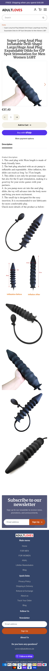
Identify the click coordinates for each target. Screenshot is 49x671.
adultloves (24, 662)
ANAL (24, 560)
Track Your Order (24, 601)
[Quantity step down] (5, 117)
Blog (25, 570)
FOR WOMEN (25, 556)
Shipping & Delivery (24, 586)
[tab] (8, 145)
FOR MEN (24, 551)
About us (24, 596)
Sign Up (35, 522)
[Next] (45, 84)
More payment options (24, 139)
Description (7, 144)
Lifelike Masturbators (24, 565)
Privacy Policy (25, 581)
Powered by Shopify (35, 662)
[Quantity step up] (17, 117)
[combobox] (21, 18)
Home (4, 25)
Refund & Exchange (24, 591)
